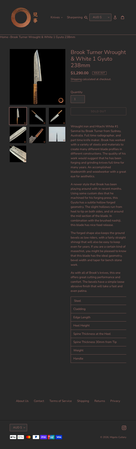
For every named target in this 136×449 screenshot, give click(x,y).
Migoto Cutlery (118, 437)
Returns (99, 401)
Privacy (115, 401)
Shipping (76, 79)
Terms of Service (60, 401)
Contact (39, 401)
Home (4, 37)
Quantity (77, 92)
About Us (22, 401)
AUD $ (17, 427)
